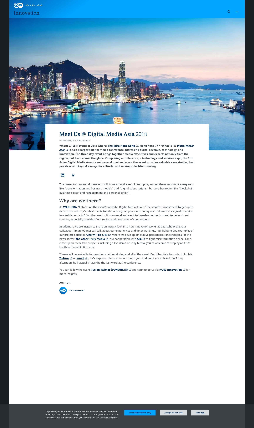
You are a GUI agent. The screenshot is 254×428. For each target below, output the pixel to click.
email (80, 258)
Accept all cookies (173, 412)
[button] (237, 12)
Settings (200, 412)
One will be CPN (96, 234)
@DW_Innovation (170, 269)
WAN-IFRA (70, 207)
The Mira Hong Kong (121, 145)
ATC (139, 239)
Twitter (64, 258)
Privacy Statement (108, 417)
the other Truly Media (90, 239)
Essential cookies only (140, 412)
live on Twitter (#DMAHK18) (109, 269)
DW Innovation (76, 290)
